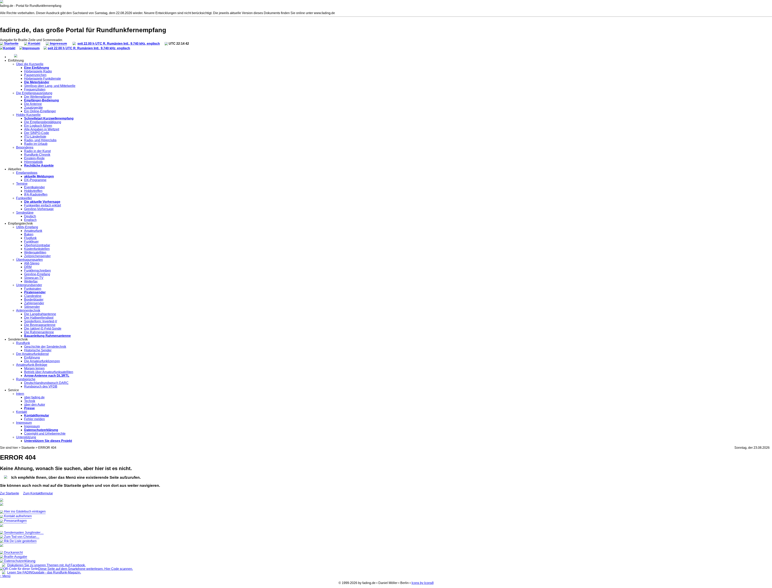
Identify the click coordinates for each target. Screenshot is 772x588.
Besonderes (24, 147)
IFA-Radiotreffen (35, 194)
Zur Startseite (9, 493)
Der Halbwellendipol (38, 317)
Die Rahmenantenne (39, 332)
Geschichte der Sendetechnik (45, 346)
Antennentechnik (28, 310)
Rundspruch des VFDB (40, 386)
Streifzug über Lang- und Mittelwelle (49, 86)
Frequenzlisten (34, 89)
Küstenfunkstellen (37, 249)
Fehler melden (34, 419)
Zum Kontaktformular (38, 493)
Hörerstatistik (33, 162)
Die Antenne (33, 104)
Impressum (31, 48)
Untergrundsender (29, 285)
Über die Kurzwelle (29, 64)
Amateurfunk (33, 230)
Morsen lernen (34, 368)
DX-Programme (35, 180)
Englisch (30, 220)
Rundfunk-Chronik (37, 154)
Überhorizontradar (37, 245)
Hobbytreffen (33, 191)
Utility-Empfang (27, 227)
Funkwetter (24, 198)
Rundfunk (23, 343)
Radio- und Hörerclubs (40, 140)
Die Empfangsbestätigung (42, 122)
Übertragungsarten (29, 259)
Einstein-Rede (34, 158)
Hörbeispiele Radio (38, 71)
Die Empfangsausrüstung (34, 93)
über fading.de (34, 397)
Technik (29, 401)
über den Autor (34, 404)
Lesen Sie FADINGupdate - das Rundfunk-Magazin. (44, 572)
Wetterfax (31, 281)
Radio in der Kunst (37, 151)
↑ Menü (5, 576)
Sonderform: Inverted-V (40, 321)
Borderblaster (33, 299)
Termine (22, 183)
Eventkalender (34, 187)
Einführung (32, 357)
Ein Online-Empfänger (40, 111)
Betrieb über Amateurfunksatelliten (48, 372)
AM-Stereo (31, 263)
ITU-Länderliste (35, 136)
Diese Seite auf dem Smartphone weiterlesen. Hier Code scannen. (85, 568)
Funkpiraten (32, 288)
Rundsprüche (25, 379)
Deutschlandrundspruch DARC (46, 383)
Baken (28, 234)
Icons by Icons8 (423, 583)
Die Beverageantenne (39, 325)
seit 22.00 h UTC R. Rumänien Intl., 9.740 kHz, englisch (118, 43)
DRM (28, 267)
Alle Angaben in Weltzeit (41, 129)
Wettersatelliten (35, 252)
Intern (20, 393)
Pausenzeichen (35, 75)
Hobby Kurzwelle (28, 115)
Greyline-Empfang (37, 274)
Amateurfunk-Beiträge (31, 364)
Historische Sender (37, 350)
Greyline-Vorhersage (39, 209)
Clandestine (32, 296)
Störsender (32, 306)
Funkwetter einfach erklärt (42, 205)
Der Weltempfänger (38, 96)
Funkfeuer (31, 241)
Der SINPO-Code (36, 133)
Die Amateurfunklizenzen (42, 361)
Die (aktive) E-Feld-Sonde (42, 328)
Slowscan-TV (33, 278)
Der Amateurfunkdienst (32, 354)
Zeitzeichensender (37, 256)
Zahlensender (34, 303)
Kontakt (9, 48)
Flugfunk (30, 238)
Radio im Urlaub (35, 143)
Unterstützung (26, 437)
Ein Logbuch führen (38, 125)
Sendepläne (25, 212)
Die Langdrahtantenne (40, 314)
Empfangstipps (26, 172)
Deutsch (30, 216)
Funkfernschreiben (37, 270)
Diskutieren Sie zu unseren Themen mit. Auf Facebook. (46, 565)
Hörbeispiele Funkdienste (42, 78)
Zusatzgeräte (33, 107)
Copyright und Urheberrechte (45, 433)
